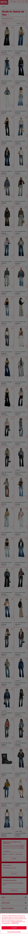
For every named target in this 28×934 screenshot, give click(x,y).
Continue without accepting (14, 931)
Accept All (14, 927)
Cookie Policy (15, 923)
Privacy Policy (6, 923)
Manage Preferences (16, 921)
